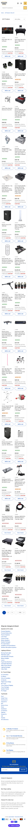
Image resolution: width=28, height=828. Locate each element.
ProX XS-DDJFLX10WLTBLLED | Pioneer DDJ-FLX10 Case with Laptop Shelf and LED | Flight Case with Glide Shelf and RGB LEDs (20, 113)
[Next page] (24, 612)
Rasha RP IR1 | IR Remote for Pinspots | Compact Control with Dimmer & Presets (7, 261)
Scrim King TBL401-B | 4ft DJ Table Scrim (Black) (20, 41)
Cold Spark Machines (6, 663)
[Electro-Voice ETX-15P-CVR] (7, 215)
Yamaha (3, 717)
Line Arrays (4, 636)
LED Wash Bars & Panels (7, 656)
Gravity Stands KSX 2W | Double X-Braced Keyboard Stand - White (7, 408)
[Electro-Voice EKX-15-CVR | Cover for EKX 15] (20, 65)
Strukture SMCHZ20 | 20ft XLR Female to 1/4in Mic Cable (20, 518)
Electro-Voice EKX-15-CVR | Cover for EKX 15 (20, 75)
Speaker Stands (5, 689)
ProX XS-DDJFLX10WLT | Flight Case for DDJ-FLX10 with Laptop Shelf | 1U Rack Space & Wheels (20, 151)
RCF (2, 703)
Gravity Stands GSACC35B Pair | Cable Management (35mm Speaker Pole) (7, 76)
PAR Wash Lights (5, 654)
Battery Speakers (5, 640)
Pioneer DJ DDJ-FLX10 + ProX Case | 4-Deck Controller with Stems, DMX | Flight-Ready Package (7, 590)
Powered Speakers (5, 631)
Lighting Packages (5, 667)
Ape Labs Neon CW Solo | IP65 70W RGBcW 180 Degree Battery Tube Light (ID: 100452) (7, 371)
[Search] (25, 7)
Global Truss (4, 698)
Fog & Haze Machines (6, 662)
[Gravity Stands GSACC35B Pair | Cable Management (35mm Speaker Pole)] (7, 65)
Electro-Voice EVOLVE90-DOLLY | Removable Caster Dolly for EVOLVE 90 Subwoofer (7, 334)
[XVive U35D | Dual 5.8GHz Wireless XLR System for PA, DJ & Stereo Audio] (20, 285)
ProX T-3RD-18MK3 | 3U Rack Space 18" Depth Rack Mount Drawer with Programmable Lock (7, 553)
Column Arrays (5, 638)
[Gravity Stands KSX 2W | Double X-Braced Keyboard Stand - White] (7, 397)
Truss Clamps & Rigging (7, 685)
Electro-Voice (4, 705)
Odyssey (3, 712)
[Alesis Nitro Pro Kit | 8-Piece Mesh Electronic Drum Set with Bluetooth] (20, 359)
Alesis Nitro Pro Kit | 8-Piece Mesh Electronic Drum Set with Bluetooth (20, 371)
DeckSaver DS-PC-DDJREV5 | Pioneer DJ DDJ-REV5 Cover (7, 481)
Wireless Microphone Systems (8, 647)
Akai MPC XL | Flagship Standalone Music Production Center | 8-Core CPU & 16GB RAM (20, 261)
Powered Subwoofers (6, 633)
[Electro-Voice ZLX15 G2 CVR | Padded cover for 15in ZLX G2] (7, 433)
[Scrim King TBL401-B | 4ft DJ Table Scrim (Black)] (20, 30)
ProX (2, 696)
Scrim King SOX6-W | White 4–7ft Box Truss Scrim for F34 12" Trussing (20, 227)
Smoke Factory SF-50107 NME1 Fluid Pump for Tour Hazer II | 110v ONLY (20, 408)
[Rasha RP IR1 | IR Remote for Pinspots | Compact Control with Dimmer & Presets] (7, 250)
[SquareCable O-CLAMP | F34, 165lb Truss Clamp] (7, 139)
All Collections (5, 719)
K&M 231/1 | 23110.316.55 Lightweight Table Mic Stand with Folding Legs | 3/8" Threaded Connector (7, 298)
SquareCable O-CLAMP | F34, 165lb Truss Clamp (6, 150)
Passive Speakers (5, 635)
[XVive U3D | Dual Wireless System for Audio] (20, 578)
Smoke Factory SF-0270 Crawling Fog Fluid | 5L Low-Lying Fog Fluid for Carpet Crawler (20, 444)
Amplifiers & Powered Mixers (8, 645)
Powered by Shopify (19, 816)
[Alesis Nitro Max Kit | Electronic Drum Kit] (7, 99)
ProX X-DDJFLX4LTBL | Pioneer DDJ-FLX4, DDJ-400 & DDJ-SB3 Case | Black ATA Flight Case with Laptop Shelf (20, 189)
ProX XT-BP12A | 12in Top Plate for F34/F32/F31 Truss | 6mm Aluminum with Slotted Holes (7, 188)
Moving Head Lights (6, 653)
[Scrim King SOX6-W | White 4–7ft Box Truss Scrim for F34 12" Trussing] (20, 215)
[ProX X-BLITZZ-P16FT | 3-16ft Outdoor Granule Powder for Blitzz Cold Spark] (7, 507)
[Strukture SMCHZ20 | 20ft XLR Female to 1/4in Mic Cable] (20, 507)
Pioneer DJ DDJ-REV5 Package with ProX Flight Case (20, 552)
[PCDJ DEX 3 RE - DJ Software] (7, 30)
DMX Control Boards (6, 665)
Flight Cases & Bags (6, 681)
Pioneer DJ (4, 714)
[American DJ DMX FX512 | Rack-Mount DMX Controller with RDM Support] (20, 322)
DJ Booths (3, 680)
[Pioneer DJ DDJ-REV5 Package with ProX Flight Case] (20, 541)
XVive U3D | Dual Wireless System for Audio (20, 589)
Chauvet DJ (4, 701)
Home (2, 12)
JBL (2, 716)
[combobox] (14, 7)
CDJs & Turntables (5, 678)
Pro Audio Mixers (5, 643)
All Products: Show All (9, 12)
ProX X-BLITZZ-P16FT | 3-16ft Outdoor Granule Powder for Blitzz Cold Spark (7, 518)
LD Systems (4, 710)
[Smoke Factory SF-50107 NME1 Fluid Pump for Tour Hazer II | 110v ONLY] (20, 397)
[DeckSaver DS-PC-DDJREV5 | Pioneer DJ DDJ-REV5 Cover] (7, 470)
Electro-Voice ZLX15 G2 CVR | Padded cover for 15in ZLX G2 (7, 443)
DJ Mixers (3, 676)
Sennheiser (4, 709)
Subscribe (23, 769)
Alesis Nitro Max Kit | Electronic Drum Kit (7, 109)
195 (20, 612)
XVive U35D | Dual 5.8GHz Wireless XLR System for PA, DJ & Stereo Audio (20, 296)
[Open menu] (25, 3)
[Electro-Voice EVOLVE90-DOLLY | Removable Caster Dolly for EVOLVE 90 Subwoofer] (7, 322)
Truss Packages (5, 687)
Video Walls (4, 669)
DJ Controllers (4, 674)
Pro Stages (4, 690)
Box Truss (3, 683)
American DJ (4, 700)
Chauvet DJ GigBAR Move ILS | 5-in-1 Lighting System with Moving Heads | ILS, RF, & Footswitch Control (20, 483)
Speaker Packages (5, 642)
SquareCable (11, 816)
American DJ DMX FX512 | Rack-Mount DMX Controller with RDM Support (20, 334)
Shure (2, 707)
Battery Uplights (5, 658)
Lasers (2, 660)
